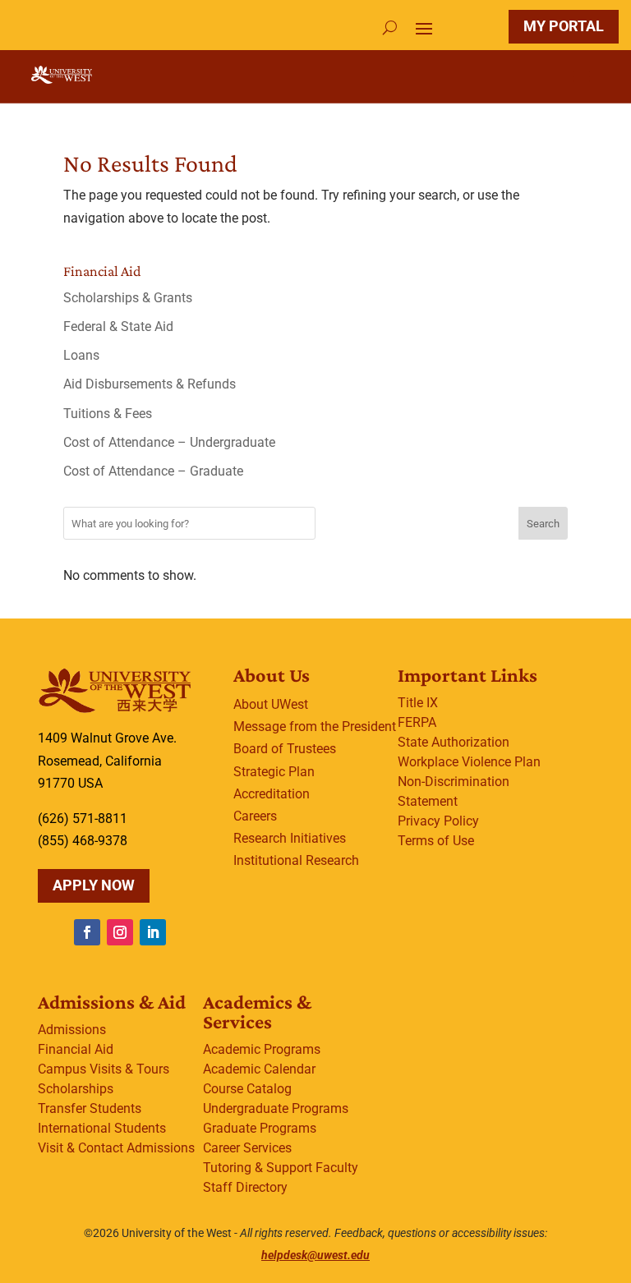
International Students (102, 1128)
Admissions (72, 1029)
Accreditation (271, 794)
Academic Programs (261, 1049)
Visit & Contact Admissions (116, 1148)
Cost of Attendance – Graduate (153, 471)
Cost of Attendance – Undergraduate (169, 442)
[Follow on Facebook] (87, 932)
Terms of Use (436, 840)
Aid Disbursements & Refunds (149, 384)
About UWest (270, 704)
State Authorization (453, 742)
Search (543, 523)
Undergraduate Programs (275, 1108)
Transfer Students (89, 1108)
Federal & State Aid (118, 326)
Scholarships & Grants (127, 298)
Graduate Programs (259, 1128)
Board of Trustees (284, 748)
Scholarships (75, 1089)
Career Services (247, 1148)
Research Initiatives (289, 838)
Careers (255, 816)
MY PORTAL (563, 25)
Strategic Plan (274, 771)
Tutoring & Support (257, 1167)
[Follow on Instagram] (120, 932)
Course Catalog (247, 1089)
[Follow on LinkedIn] (153, 932)
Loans (81, 355)
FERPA (417, 722)
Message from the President (314, 726)
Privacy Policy (438, 821)
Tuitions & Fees (107, 413)
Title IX (418, 702)
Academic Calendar (259, 1069)
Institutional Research (296, 860)
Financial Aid (75, 1049)
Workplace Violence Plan (469, 762)
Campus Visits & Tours (103, 1069)
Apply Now (94, 885)
